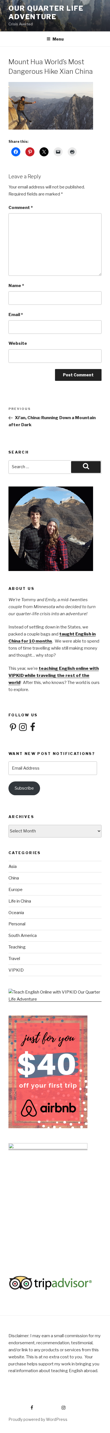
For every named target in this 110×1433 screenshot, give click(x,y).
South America (22, 935)
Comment (20, 207)
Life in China (19, 901)
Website (17, 343)
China (13, 878)
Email (15, 314)
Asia (12, 866)
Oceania (16, 912)
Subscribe (24, 788)
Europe (15, 889)
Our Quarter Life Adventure (45, 12)
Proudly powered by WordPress (37, 1419)
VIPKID (16, 970)
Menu (58, 39)
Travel (14, 958)
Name (16, 285)
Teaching (17, 947)
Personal (16, 924)
